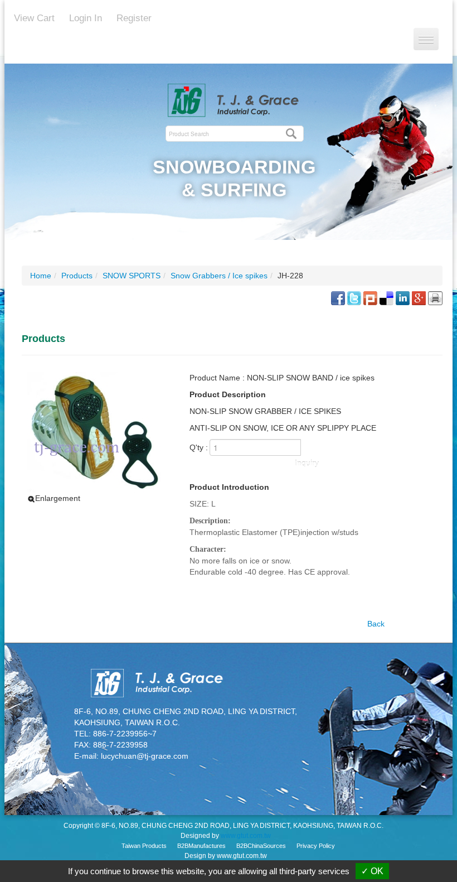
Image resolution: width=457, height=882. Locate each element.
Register (134, 18)
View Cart (34, 18)
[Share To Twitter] (354, 297)
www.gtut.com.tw (246, 836)
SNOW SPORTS (132, 275)
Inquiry (307, 463)
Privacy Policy (315, 845)
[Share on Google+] (419, 297)
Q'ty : (198, 447)
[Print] (435, 297)
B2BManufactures (201, 845)
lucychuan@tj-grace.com (144, 755)
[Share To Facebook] (338, 297)
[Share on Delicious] (386, 297)
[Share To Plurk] (370, 297)
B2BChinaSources (261, 845)
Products (77, 275)
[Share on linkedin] (403, 297)
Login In (85, 18)
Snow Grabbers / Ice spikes (219, 275)
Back (376, 623)
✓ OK (372, 871)
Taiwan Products (144, 845)
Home (40, 275)
